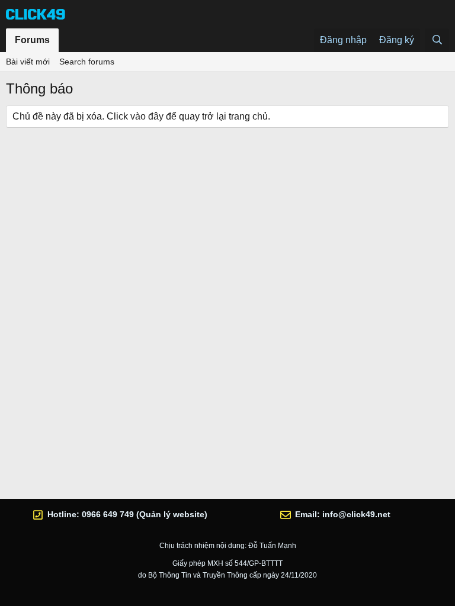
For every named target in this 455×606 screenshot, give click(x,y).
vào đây (147, 116)
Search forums (86, 61)
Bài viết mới (28, 61)
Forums (32, 40)
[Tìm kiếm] (437, 40)
